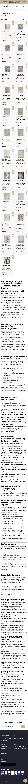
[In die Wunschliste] (13, 24)
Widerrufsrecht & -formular (7, 756)
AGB (15, 752)
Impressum (3, 761)
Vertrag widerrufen (8, 764)
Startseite (3, 11)
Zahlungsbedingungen (19, 750)
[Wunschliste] (19, 7)
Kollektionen (9, 11)
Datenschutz (4, 759)
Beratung (3, 744)
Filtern (5, 19)
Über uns (16, 744)
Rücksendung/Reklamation (20, 748)
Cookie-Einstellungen (6, 757)
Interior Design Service (6, 748)
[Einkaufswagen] (22, 7)
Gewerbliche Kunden (5, 750)
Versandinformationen (19, 746)
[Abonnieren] (23, 726)
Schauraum (4, 746)
